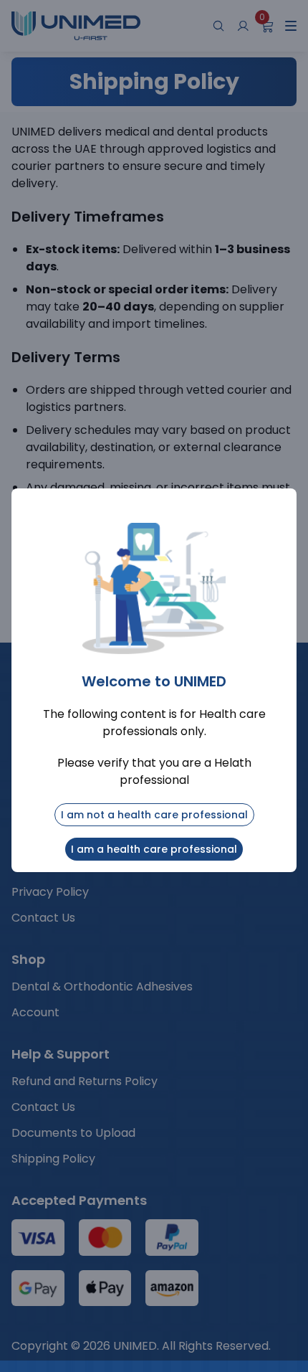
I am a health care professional (154, 849)
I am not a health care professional (154, 815)
